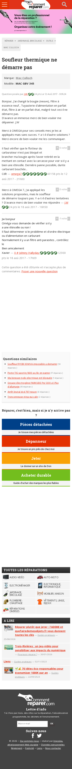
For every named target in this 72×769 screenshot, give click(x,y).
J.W (26, 94)
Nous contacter (53, 748)
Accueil (36, 4)
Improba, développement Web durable (35, 743)
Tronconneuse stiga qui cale (23, 397)
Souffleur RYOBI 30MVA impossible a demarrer (32, 364)
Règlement (16, 748)
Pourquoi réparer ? (27, 654)
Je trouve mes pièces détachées (36, 432)
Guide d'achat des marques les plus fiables (36, 483)
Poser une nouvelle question (39, 271)
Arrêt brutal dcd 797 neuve (22, 392)
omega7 (17, 174)
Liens (7, 661)
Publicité (29, 748)
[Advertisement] (36, 311)
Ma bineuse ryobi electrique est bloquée (30, 378)
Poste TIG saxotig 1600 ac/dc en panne (29, 373)
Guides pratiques (46, 635)
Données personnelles (53, 745)
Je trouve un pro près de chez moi (36, 449)
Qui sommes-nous (29, 741)
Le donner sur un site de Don (36, 466)
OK (51, 724)
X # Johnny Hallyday (27, 253)
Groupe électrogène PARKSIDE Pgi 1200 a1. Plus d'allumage (33, 385)
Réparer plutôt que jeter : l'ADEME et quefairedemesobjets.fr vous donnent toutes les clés (40, 631)
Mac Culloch (24, 78)
